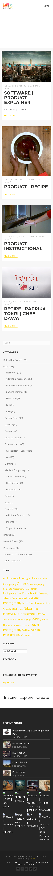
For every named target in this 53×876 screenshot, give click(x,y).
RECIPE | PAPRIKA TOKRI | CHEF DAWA (25, 313)
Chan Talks (10, 560)
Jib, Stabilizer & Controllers (18, 450)
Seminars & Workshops (15, 554)
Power (8, 496)
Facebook (9, 659)
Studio (8, 502)
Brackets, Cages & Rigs (17, 385)
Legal (32, 859)
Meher (13, 608)
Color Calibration (13, 437)
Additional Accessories (17, 378)
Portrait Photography (30, 613)
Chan (21, 583)
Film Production (26, 593)
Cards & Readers (14, 476)
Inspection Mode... (21, 743)
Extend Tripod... (20, 762)
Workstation (26, 635)
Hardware (11, 489)
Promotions (9, 547)
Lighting (9, 463)
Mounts (10, 521)
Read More (11, 115)
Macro (39, 603)
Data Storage (13, 483)
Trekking (26, 630)
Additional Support (15, 515)
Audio (8, 411)
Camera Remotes (15, 391)
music (20, 609)
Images (7, 534)
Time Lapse (25, 625)
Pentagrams (18, 772)
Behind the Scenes (12, 360)
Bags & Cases (11, 418)
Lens (7, 457)
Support (9, 509)
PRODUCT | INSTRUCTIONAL (23, 246)
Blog (20, 865)
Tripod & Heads (14, 528)
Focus (9, 404)
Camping (9, 431)
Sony (37, 618)
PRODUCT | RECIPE (26, 186)
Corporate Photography (13, 589)
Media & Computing (15, 470)
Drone (26, 589)
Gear (5, 366)
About (17, 862)
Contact (30, 865)
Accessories (11, 372)
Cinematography (35, 584)
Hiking (45, 593)
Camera (9, 424)
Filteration (11, 398)
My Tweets (8, 682)
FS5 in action (18, 752)
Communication (13, 444)
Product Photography (22, 619)
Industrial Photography (13, 598)
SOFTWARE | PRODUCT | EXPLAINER (18, 97)
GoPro (39, 593)
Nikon (28, 608)
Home (8, 862)
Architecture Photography (19, 578)
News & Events (10, 541)
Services (28, 862)
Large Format (29, 603)
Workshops (40, 862)
